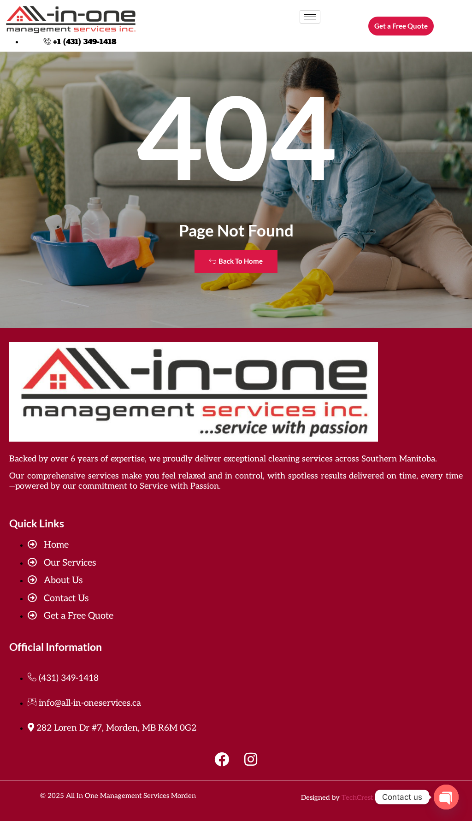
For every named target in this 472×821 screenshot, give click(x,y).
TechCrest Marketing (374, 797)
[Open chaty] (446, 797)
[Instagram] (250, 759)
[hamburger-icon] (310, 17)
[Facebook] (221, 759)
